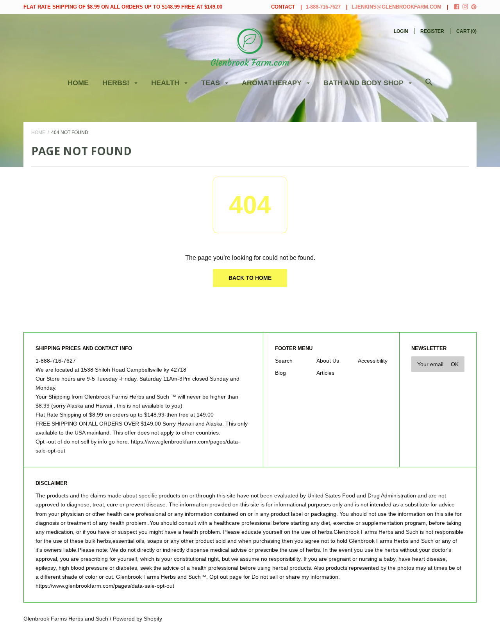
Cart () (466, 31)
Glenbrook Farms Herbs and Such (65, 618)
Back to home (250, 278)
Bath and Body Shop (364, 83)
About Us (327, 361)
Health (166, 83)
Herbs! (116, 83)
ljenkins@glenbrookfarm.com (396, 7)
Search (284, 361)
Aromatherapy (273, 83)
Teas (211, 83)
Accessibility (373, 361)
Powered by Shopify (137, 618)
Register (432, 31)
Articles (325, 373)
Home (78, 83)
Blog (280, 373)
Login (401, 31)
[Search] (428, 86)
